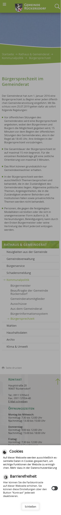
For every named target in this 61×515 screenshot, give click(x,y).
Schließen (30, 506)
